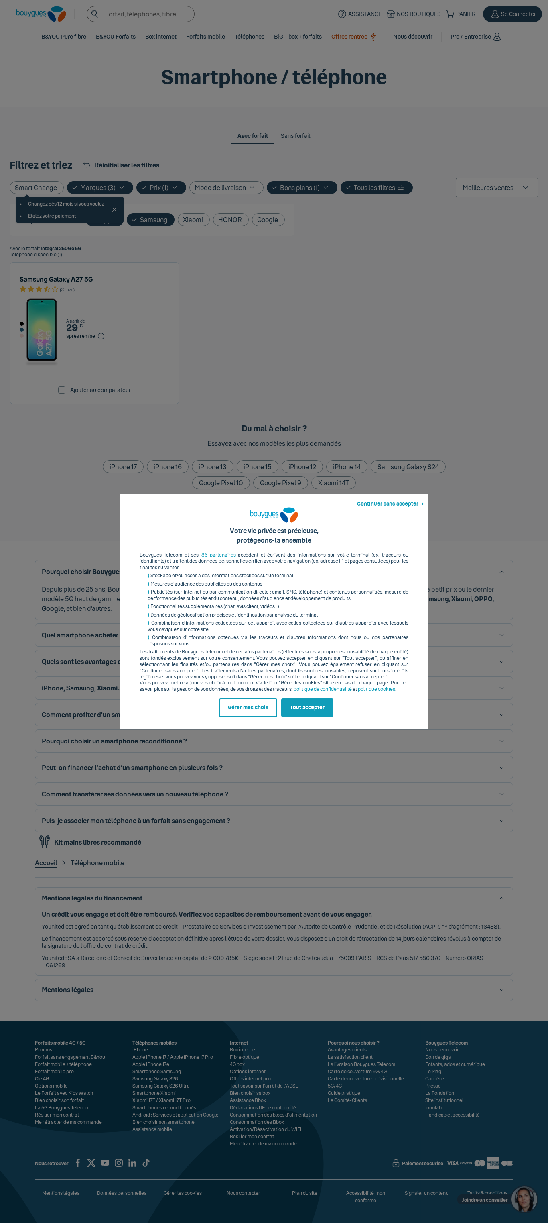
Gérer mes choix (248, 707)
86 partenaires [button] (218, 555)
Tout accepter (307, 707)
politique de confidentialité (323, 689)
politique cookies (376, 689)
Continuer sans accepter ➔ (390, 504)
